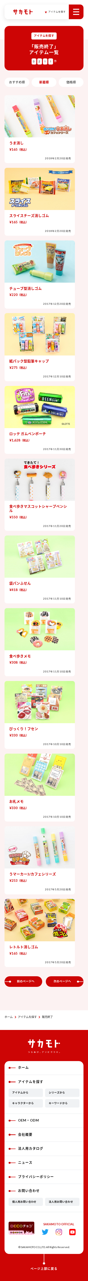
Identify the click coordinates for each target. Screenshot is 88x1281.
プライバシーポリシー (36, 1177)
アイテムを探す (27, 1017)
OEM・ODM (28, 1120)
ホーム (9, 1017)
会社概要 (25, 1134)
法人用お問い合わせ (61, 1201)
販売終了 (47, 1017)
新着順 (44, 82)
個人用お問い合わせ (24, 1201)
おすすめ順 (17, 82)
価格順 (71, 82)
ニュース (25, 1162)
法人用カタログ (30, 1148)
